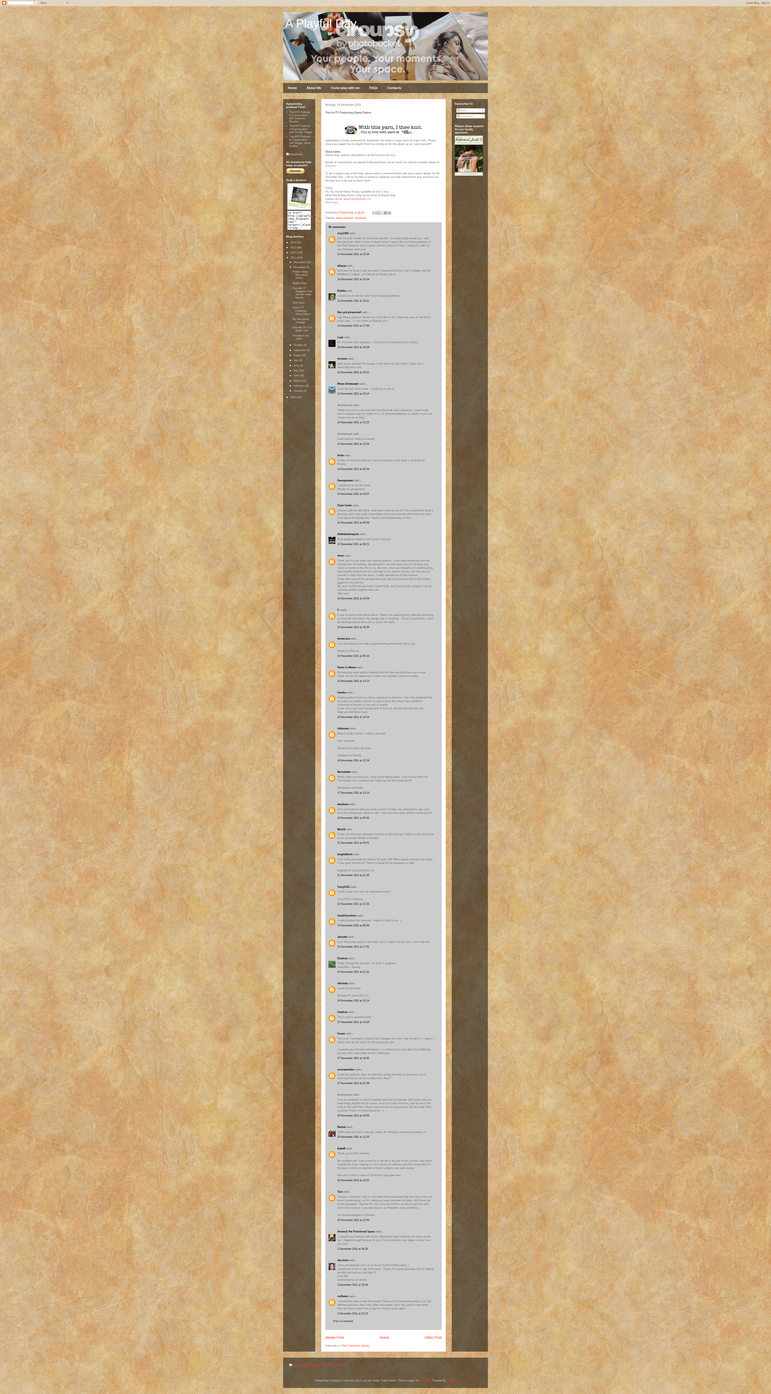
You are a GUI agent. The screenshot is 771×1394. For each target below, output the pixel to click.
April (297, 375)
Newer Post (334, 1338)
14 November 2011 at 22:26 (353, 443)
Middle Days (300, 283)
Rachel (341, 1127)
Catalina (342, 1012)
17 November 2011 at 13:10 (353, 792)
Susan (341, 1033)
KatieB (341, 1148)
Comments (466, 116)
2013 (293, 247)
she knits (343, 1260)
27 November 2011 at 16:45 (353, 1058)
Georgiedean (345, 480)
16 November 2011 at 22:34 (353, 760)
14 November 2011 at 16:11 (353, 300)
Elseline (342, 958)
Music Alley (382, 191)
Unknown (343, 728)
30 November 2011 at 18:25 (353, 1180)
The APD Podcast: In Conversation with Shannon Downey (300, 117)
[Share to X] (382, 213)
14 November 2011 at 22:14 (353, 393)
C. (338, 609)
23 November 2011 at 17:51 (353, 946)
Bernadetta (344, 771)
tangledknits (345, 854)
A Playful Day (321, 23)
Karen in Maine (346, 667)
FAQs (373, 88)
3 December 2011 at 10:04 (352, 1284)
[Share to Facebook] (386, 213)
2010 (293, 397)
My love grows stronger (301, 321)
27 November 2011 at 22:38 (353, 1083)
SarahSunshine (346, 915)
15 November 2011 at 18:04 (353, 598)
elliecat (341, 265)
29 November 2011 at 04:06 (353, 1115)
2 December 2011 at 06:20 (352, 1248)
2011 (293, 257)
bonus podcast (344, 217)
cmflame (342, 1296)
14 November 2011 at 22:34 (353, 468)
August (298, 355)
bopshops (425, 1380)
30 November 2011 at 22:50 (353, 1220)
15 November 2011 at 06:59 (353, 522)
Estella (341, 290)
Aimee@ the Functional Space (356, 1231)
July (296, 360)
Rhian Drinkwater (348, 383)
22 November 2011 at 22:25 (353, 903)
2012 (293, 252)
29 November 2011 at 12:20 (353, 1136)
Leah (340, 337)
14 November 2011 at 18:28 (353, 347)
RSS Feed (331, 202)
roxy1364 (342, 233)
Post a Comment (343, 1321)
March (298, 380)
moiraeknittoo (346, 1069)
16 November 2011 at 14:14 (353, 717)
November (300, 267)
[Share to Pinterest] (390, 213)
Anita (340, 455)
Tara (340, 1191)
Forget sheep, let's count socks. (301, 274)
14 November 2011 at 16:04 (353, 279)
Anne (340, 555)
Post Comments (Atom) (355, 1345)
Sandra (341, 692)
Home (292, 88)
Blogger (451, 1380)
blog (392, 155)
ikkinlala (342, 983)
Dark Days (299, 302)
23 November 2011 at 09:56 (353, 925)
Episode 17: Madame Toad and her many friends (302, 293)
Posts (463, 110)
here (404, 162)
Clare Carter (344, 505)
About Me (314, 88)
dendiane (343, 804)
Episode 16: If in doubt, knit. (302, 329)
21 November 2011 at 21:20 (353, 875)
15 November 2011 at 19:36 (353, 627)
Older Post (433, 1338)
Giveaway (360, 217)
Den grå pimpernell (349, 312)
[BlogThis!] (378, 213)
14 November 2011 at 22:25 (353, 422)
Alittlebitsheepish (348, 534)
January (299, 390)
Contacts (394, 88)
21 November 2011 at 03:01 (353, 842)
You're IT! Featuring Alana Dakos (301, 310)
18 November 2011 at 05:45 (353, 817)
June (297, 365)
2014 (293, 242)
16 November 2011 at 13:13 (353, 681)
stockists (330, 165)
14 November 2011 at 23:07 (353, 493)
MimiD (341, 829)
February (299, 385)
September (300, 350)
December (300, 262)
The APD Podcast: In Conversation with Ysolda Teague (300, 129)
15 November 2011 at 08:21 (353, 544)
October (299, 344)
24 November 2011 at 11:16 (353, 971)
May (296, 370)
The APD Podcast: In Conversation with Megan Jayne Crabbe (300, 141)
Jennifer (342, 936)
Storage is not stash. (301, 337)
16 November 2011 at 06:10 (353, 655)
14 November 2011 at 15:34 (353, 254)
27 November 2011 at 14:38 (353, 1022)
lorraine (342, 358)
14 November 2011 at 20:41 (353, 372)
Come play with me (345, 88)
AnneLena (343, 638)
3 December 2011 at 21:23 (352, 1313)
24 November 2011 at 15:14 (353, 1000)
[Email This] (374, 213)
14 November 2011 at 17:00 (353, 325)
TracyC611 (343, 886)
